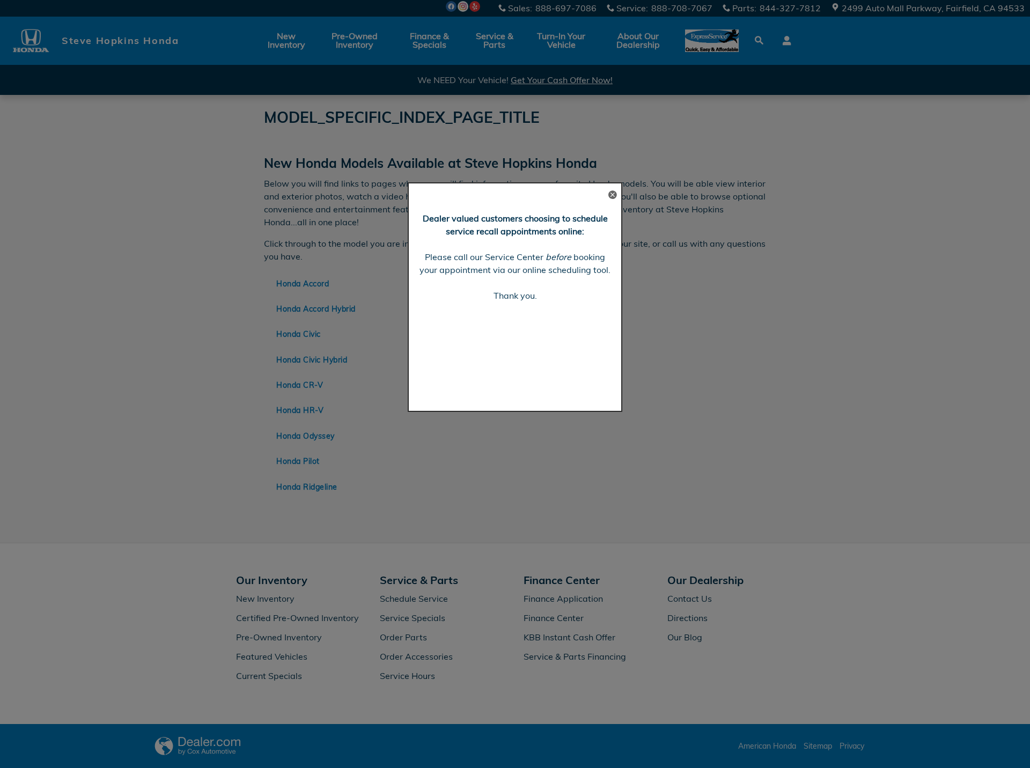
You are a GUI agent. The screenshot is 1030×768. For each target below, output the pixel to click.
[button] (612, 196)
